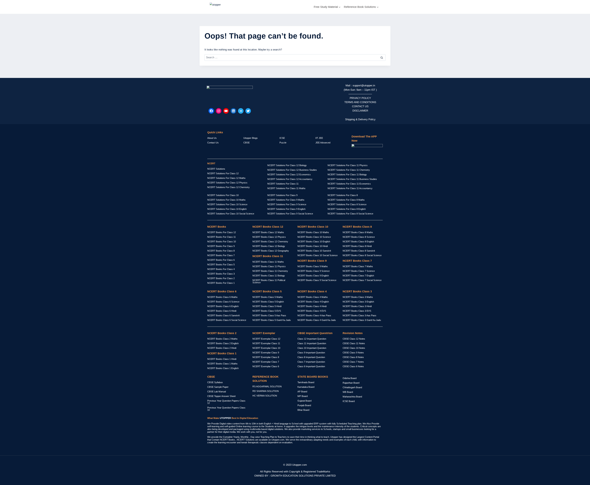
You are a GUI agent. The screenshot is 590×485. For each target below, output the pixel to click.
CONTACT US (360, 106)
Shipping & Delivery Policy (360, 119)
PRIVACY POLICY (360, 98)
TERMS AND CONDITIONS (360, 102)
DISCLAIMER (360, 110)
